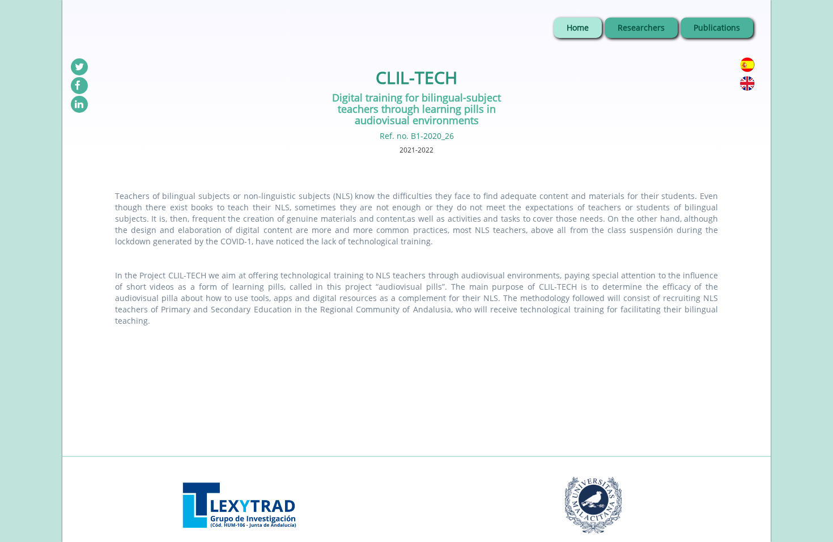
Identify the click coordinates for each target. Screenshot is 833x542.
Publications (717, 27)
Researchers (641, 27)
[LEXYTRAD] (239, 492)
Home (578, 27)
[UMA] (594, 492)
